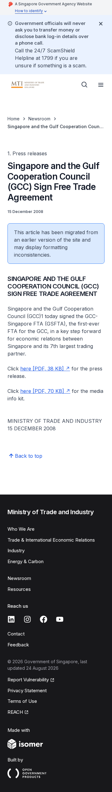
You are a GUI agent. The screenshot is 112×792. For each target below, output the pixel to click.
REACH (15, 712)
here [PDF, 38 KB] (42, 368)
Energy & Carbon (25, 561)
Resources (19, 589)
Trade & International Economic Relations (51, 540)
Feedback (18, 645)
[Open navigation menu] (100, 84)
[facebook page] (43, 619)
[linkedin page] (11, 619)
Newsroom (39, 118)
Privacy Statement (27, 690)
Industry (16, 550)
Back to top (28, 456)
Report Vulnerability (28, 680)
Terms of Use (22, 701)
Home (13, 118)
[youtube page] (59, 619)
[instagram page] (27, 619)
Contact (16, 634)
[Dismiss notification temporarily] (100, 23)
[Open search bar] (84, 84)
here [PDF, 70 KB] (42, 391)
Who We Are (21, 529)
